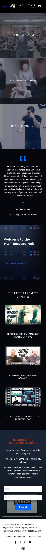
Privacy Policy (34, 537)
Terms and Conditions (15, 537)
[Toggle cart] (39, 6)
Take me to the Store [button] (16, 263)
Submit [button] (23, 507)
